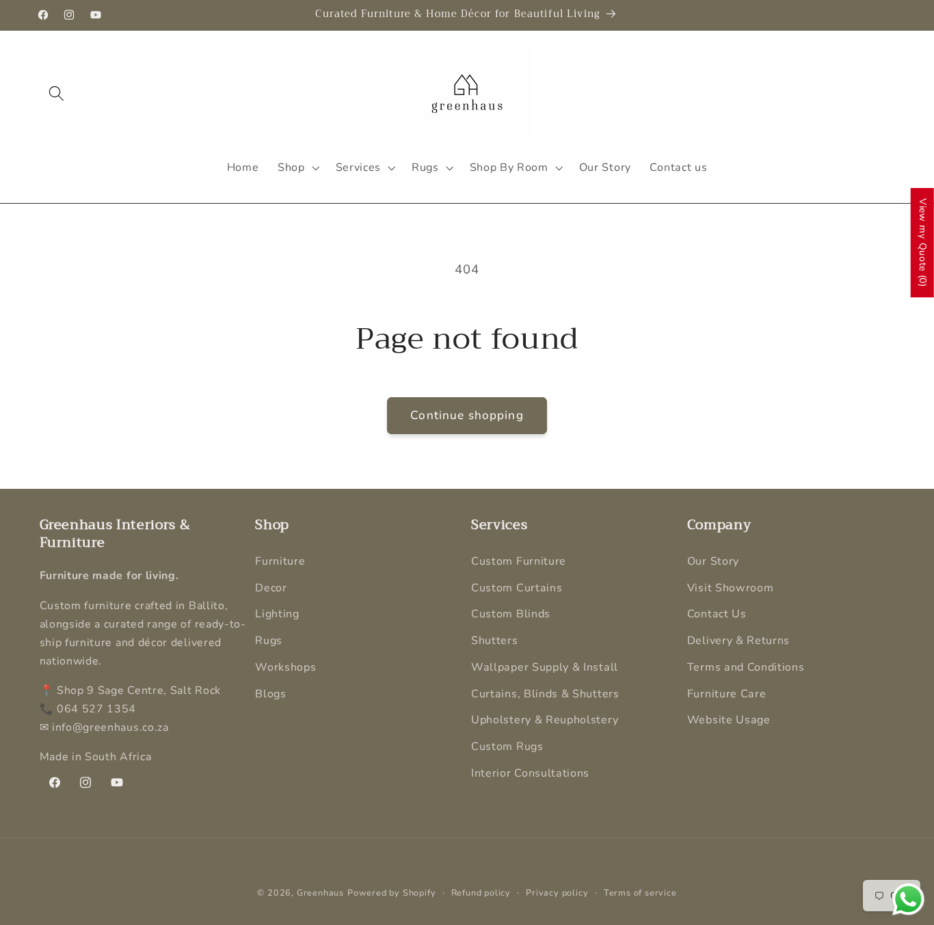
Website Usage (729, 720)
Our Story (713, 561)
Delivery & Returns (738, 641)
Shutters (494, 641)
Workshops (285, 667)
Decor (270, 587)
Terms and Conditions (746, 667)
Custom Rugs (507, 747)
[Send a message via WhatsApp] (908, 899)
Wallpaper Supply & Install (544, 667)
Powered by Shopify (391, 892)
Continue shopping (467, 415)
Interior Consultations (530, 773)
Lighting (277, 614)
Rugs (268, 641)
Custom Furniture (518, 561)
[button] (57, 94)
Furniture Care (726, 693)
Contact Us (717, 614)
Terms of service (640, 892)
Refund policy (481, 892)
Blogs (270, 693)
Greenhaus (320, 892)
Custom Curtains (516, 587)
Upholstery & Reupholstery (544, 720)
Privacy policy (557, 892)
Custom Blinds (510, 614)
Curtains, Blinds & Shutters (545, 693)
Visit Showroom (730, 587)
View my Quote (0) (922, 242)
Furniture (280, 561)
